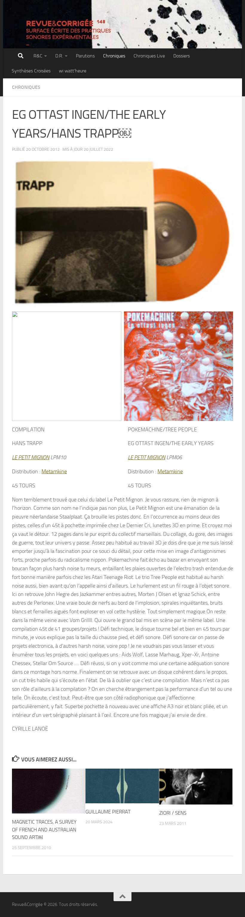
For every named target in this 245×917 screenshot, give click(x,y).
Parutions (85, 56)
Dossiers (181, 56)
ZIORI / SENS (172, 813)
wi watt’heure (72, 71)
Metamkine (54, 471)
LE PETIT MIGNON (30, 457)
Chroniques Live (149, 56)
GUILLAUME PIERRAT (108, 812)
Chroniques (114, 56)
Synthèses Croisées (31, 71)
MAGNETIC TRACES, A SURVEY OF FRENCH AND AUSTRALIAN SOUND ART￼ (44, 829)
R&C (37, 56)
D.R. (59, 56)
